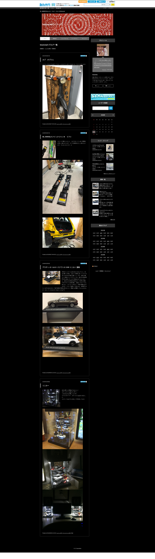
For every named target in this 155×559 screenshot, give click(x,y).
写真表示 (54, 48)
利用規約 (101, 271)
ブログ (53, 11)
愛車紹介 (55, 38)
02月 (97, 257)
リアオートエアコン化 (98, 145)
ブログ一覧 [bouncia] (60, 11)
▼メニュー (84, 38)
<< (92, 115)
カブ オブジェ (48, 60)
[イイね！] (83, 56)
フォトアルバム (64, 38)
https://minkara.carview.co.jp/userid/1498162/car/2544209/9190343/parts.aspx (102, 65)
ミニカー (45, 385)
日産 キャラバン (102, 191)
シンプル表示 (48, 48)
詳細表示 (42, 48)
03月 (101, 233)
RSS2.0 (95, 266)
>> (113, 115)
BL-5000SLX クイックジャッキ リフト (57, 137)
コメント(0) (59, 124)
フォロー (97, 86)
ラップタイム (74, 38)
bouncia (94, 74)
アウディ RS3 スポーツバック (105, 183)
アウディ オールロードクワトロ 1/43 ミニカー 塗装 (61, 267)
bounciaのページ (52, 24)
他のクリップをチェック (109, 173)
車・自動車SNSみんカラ (45, 11)
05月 (108, 241)
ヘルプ (107, 1)
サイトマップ (107, 271)
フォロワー (108, 86)
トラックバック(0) (66, 124)
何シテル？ (104, 69)
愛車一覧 (113, 219)
